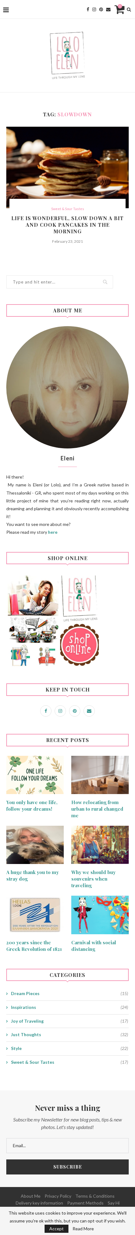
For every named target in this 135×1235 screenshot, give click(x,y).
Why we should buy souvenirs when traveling (93, 878)
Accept (56, 1228)
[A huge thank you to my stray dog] (35, 845)
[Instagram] (94, 9)
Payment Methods (85, 1203)
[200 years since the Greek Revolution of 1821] (35, 915)
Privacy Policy (58, 1196)
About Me (30, 1196)
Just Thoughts (69, 1034)
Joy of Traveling (69, 1021)
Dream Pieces (69, 993)
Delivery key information (39, 1203)
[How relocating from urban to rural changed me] (100, 775)
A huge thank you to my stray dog (32, 875)
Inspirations (69, 1007)
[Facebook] (88, 9)
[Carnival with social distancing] (100, 915)
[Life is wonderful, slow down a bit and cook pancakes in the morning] (67, 167)
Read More (83, 1229)
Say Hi (114, 1203)
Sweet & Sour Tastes (67, 209)
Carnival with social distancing (93, 945)
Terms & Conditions (95, 1196)
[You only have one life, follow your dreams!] (35, 775)
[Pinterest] (101, 9)
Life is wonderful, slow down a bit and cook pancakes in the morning (67, 225)
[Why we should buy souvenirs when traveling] (100, 845)
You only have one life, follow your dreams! (31, 805)
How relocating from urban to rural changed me (97, 809)
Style (69, 1048)
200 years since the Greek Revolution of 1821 (34, 945)
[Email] (108, 9)
